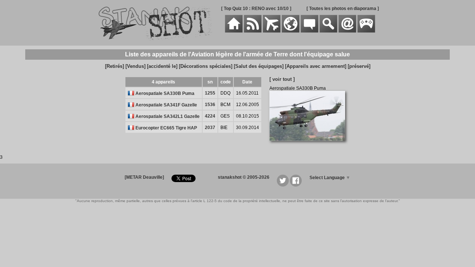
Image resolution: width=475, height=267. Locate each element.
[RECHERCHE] (328, 31)
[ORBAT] (272, 31)
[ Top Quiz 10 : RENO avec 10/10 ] (256, 8)
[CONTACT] (347, 31)
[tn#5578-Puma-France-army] (310, 145)
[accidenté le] (162, 66)
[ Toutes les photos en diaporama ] (343, 8)
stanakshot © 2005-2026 (243, 177)
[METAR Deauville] (144, 177)
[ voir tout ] (282, 79)
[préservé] (359, 66)
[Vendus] (135, 66)
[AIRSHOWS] (290, 31)
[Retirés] (114, 66)
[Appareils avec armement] (315, 66)
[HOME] (234, 31)
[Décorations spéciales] (205, 66)
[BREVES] (253, 31)
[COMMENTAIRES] (309, 31)
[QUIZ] (366, 31)
